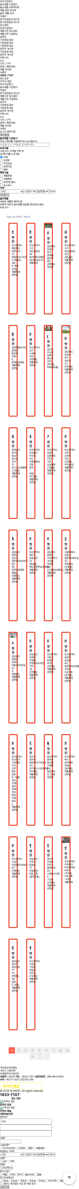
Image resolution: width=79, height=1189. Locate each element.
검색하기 (4, 195)
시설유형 (5, 1145)
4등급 (33, 1180)
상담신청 (4, 1187)
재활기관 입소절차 (8, 31)
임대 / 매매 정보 (7, 66)
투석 (20, 1174)
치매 (12, 1174)
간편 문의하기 (21, 1086)
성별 (2, 1158)
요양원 (22, 1148)
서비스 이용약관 (7, 1070)
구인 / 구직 (5, 63)
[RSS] (68, 217)
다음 (39, 1057)
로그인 (3, 131)
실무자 (3, 36)
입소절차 (4, 25)
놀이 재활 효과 (7, 13)
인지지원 (52, 1180)
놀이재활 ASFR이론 (9, 7)
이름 (2, 1138)
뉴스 (2, 60)
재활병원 (40, 1148)
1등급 (5, 1180)
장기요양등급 (7, 1177)
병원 (30, 1148)
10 (32, 1056)
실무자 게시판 (6, 48)
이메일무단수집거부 (9, 1073)
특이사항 (5, 1171)
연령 (2, 1164)
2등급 (14, 1180)
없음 (39, 1174)
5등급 (42, 1180)
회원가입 (11, 131)
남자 (5, 1161)
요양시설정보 (6, 28)
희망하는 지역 (7, 1151)
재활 (5, 1174)
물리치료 (29, 1174)
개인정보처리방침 (8, 1067)
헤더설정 (4, 135)
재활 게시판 (5, 69)
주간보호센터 (9, 1148)
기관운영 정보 (6, 45)
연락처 (4, 1117)
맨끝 (46, 1057)
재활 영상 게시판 (8, 10)
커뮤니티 (4, 57)
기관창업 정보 (6, 39)
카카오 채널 (5, 81)
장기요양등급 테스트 (10, 19)
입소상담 (6, 77)
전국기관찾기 (6, 1)
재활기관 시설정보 (8, 34)
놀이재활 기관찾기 (8, 4)
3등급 (23, 1180)
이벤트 (3, 72)
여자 (12, 1161)
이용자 (3, 16)
